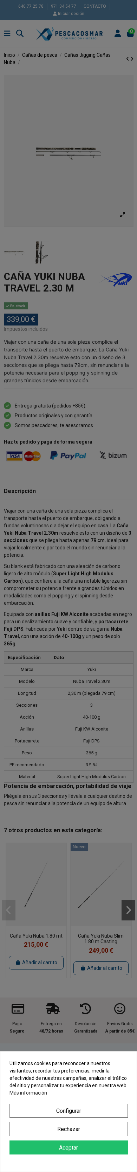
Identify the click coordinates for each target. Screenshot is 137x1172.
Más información (28, 1093)
